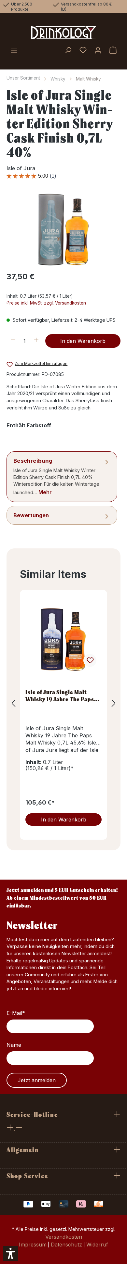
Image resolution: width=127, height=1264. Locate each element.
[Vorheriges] (13, 703)
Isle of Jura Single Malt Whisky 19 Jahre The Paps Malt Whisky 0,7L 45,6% (59, 695)
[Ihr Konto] (98, 50)
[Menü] (14, 50)
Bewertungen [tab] (31, 515)
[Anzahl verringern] (13, 341)
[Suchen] (68, 50)
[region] (63, 229)
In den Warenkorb (83, 341)
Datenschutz (66, 1244)
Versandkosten (63, 1236)
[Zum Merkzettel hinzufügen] (89, 660)
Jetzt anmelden (37, 1080)
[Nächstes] (114, 703)
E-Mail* (16, 1013)
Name (14, 1045)
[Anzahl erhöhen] (36, 341)
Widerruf (97, 1244)
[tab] (62, 476)
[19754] (63, 229)
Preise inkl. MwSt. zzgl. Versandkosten (46, 303)
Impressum (33, 1244)
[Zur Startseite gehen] (63, 32)
